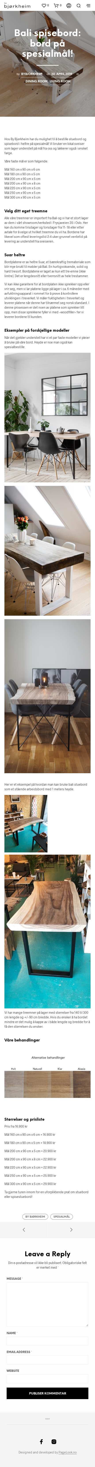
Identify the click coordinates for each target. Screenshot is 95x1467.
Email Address (19, 1352)
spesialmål (61, 1216)
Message (15, 1279)
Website (13, 1371)
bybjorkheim (31, 74)
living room (60, 81)
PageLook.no (68, 1452)
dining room (37, 81)
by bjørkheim (35, 1216)
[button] (45, 5)
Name (12, 1333)
